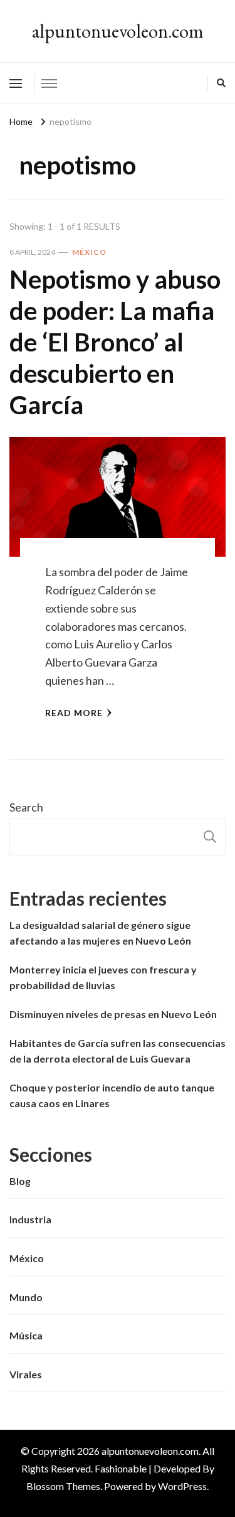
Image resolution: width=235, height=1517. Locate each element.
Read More (74, 712)
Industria (30, 1219)
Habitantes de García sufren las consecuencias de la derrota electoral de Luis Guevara (117, 1051)
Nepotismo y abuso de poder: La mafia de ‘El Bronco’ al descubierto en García (115, 342)
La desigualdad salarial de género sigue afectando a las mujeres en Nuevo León (100, 933)
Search (26, 807)
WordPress (182, 1486)
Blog (20, 1181)
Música (26, 1335)
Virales (25, 1374)
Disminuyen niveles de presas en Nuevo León (113, 1014)
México (89, 252)
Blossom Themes (63, 1486)
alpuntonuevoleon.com (118, 31)
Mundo (26, 1297)
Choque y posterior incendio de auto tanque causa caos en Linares (111, 1095)
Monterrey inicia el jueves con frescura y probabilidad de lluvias (103, 977)
